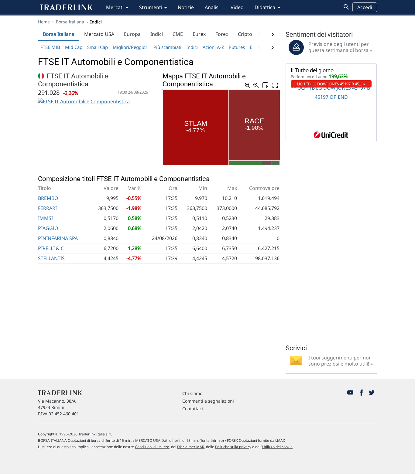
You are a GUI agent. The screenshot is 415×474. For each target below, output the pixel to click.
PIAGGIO (48, 228)
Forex (221, 34)
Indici (156, 34)
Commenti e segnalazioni (208, 401)
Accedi (364, 7)
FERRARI (47, 208)
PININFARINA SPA (58, 238)
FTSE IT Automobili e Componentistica (73, 80)
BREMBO (48, 198)
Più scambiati (167, 47)
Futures (237, 47)
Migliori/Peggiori (131, 47)
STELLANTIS (51, 258)
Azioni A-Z (213, 47)
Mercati (115, 7)
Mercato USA (99, 34)
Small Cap (97, 47)
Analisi (212, 7)
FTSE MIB (50, 47)
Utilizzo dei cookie (277, 446)
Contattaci (192, 408)
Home (44, 22)
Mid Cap (73, 47)
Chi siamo (192, 393)
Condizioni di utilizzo (152, 446)
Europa (132, 34)
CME (178, 34)
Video (237, 7)
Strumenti (150, 7)
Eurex (199, 34)
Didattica (265, 7)
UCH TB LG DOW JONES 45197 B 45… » (331, 84)
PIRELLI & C (51, 248)
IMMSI (45, 218)
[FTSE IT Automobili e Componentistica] (84, 101)
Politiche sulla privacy (233, 446)
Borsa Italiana (70, 22)
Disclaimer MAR (190, 446)
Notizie (186, 7)
